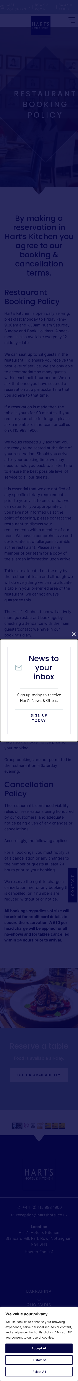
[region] (39, 1344)
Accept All (39, 1348)
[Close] (74, 634)
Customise (39, 1360)
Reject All (39, 1371)
